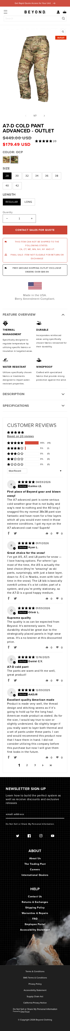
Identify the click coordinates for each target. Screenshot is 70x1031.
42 (17, 186)
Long (28, 202)
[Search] (63, 18)
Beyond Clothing (44, 1019)
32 (27, 176)
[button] (63, 12)
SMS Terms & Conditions (35, 977)
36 (46, 176)
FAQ (35, 919)
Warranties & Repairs (35, 913)
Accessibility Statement (35, 930)
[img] (27, 482)
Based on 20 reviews (20, 436)
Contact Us (35, 896)
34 (37, 176)
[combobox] (35, 18)
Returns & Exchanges (35, 902)
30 (17, 176)
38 (56, 176)
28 (7, 176)
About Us (35, 858)
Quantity (8, 212)
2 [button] (27, 765)
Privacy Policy (35, 984)
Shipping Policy (35, 908)
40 (7, 186)
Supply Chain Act (35, 996)
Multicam (6, 159)
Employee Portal (35, 924)
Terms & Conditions (35, 971)
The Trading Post (35, 864)
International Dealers (35, 875)
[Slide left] (25, 115)
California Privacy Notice (35, 1002)
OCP (14, 159)
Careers (35, 869)
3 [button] (35, 765)
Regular (12, 202)
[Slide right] (44, 115)
